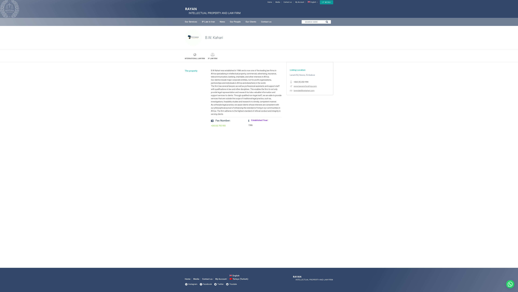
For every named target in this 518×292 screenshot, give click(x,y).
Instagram (192, 284)
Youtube (233, 284)
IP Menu (326, 2)
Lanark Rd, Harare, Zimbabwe (302, 75)
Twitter (220, 284)
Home (269, 2)
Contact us (288, 2)
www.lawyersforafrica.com (305, 86)
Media (277, 2)
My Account (299, 2)
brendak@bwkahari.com (304, 90)
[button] (510, 284)
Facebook (207, 284)
